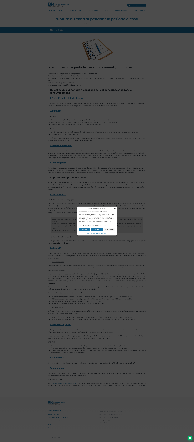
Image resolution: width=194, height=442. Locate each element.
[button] (114, 208)
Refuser (97, 229)
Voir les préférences (109, 229)
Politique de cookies (91, 233)
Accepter (84, 229)
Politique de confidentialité (101, 233)
